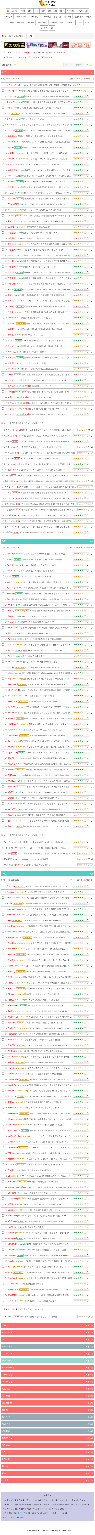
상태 (52, 28)
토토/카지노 (42, 22)
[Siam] (36, 45)
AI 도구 (44, 28)
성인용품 (30, 22)
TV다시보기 (83, 11)
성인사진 (57, 17)
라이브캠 (67, 17)
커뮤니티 (70, 22)
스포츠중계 (8, 17)
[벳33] (14, 45)
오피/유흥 (10, 22)
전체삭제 (78, 65)
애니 (62, 11)
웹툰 (43, 11)
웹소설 (79, 22)
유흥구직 (20, 22)
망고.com (50, 52)
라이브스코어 (20, 17)
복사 (68, 65)
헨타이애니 (71, 11)
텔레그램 (19, 1517)
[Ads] (80, 45)
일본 (30, 11)
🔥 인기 (15, 11)
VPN (61, 22)
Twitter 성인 (33, 17)
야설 (87, 22)
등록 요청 (90, 79)
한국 (23, 11)
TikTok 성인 (46, 17)
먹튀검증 (53, 22)
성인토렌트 (78, 17)
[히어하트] (58, 45)
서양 (36, 11)
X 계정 (63, 52)
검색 (30, 36)
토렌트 (88, 17)
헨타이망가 (52, 11)
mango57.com (29, 52)
